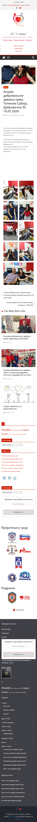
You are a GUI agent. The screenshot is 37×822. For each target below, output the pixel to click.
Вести (12, 430)
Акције (6, 87)
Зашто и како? (6, 746)
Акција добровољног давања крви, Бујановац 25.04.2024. (17, 337)
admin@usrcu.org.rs (19, 115)
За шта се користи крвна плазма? (12, 468)
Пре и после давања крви (10, 456)
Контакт (19, 51)
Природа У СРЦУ (7, 738)
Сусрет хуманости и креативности (12, 407)
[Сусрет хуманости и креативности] (18, 387)
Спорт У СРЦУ (11, 434)
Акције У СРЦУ (6, 730)
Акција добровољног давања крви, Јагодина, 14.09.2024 (19, 303)
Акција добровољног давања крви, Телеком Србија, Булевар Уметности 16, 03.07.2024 (19, 295)
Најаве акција (8, 733)
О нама (4, 703)
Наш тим (6, 706)
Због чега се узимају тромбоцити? (13, 465)
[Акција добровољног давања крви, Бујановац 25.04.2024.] (18, 317)
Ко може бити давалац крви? (11, 471)
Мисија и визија (9, 710)
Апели (4, 742)
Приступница (19, 46)
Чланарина (18, 48)
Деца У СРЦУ (18, 430)
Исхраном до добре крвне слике (12, 462)
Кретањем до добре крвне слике (12, 459)
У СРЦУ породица (21, 434)
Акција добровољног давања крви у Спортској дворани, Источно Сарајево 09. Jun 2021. (17, 372)
